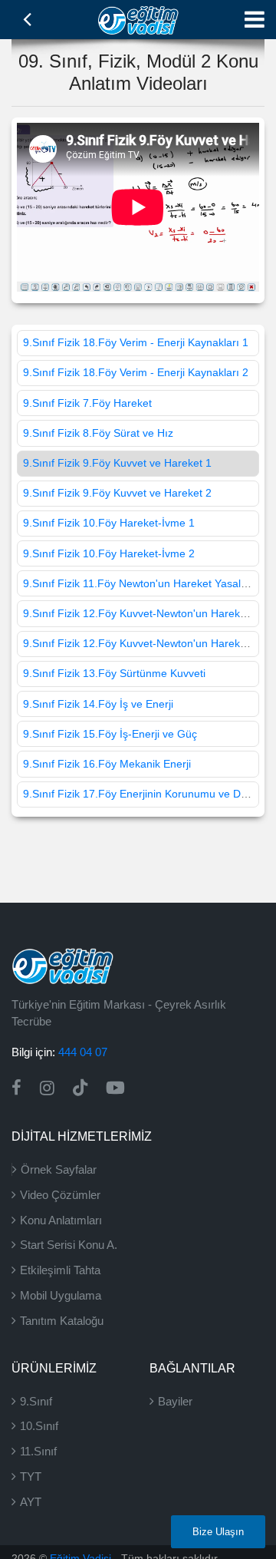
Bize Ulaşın (218, 1532)
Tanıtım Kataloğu (62, 1320)
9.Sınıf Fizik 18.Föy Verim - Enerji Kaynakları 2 (135, 372)
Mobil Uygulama (60, 1295)
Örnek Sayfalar (59, 1169)
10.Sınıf (39, 1425)
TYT (30, 1476)
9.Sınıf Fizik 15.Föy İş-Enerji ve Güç (110, 734)
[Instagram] (47, 1088)
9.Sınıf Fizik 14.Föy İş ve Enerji (98, 704)
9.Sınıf (36, 1401)
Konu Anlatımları (61, 1220)
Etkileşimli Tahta (60, 1270)
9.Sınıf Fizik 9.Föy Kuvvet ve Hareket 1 (117, 463)
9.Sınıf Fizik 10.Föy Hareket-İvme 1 (109, 523)
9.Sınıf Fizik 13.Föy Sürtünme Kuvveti (114, 673)
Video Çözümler (60, 1194)
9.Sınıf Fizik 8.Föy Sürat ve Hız (98, 433)
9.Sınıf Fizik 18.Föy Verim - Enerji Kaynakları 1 (135, 342)
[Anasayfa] (138, 18)
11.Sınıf (38, 1451)
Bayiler (175, 1401)
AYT (30, 1501)
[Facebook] (16, 1088)
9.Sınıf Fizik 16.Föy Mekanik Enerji (107, 764)
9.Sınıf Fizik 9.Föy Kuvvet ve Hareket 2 (117, 493)
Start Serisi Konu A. (68, 1244)
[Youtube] (115, 1088)
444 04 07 (82, 1052)
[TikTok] (80, 1088)
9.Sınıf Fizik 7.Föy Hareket (87, 403)
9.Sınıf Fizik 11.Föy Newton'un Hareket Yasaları (138, 583)
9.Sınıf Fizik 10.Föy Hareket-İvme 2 (109, 553)
